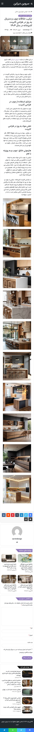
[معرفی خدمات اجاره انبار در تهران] (27, 692)
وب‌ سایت (29, 642)
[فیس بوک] (30, 515)
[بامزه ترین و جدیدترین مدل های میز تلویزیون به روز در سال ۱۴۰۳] (9, 558)
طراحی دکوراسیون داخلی (21, 12)
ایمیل (30, 635)
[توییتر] (26, 515)
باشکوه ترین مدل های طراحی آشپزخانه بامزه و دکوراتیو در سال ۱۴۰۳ (10, 587)
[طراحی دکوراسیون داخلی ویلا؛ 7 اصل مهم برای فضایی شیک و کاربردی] (27, 700)
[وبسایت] (17, 542)
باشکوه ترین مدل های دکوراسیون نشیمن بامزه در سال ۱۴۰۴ (25, 587)
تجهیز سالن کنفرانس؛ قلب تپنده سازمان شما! (12, 708)
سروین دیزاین (15, 60)
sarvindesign (26, 30)
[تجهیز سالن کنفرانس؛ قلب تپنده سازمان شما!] (27, 709)
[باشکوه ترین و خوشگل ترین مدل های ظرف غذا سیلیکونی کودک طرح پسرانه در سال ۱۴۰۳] (25, 558)
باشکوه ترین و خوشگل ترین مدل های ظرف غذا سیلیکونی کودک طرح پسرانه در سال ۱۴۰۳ (26, 567)
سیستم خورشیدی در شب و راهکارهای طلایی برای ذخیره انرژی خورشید (11, 673)
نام (31, 628)
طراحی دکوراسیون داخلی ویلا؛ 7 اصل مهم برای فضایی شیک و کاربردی (12, 700)
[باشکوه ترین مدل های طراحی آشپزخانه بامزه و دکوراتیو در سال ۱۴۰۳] (9, 579)
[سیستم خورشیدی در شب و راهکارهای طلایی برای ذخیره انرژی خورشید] (27, 674)
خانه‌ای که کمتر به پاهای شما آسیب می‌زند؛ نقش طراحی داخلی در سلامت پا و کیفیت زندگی (11, 682)
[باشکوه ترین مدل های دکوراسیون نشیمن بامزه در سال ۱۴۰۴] (25, 579)
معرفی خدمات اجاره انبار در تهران (11, 690)
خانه (29, 12)
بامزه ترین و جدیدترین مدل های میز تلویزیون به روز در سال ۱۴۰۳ (9, 566)
